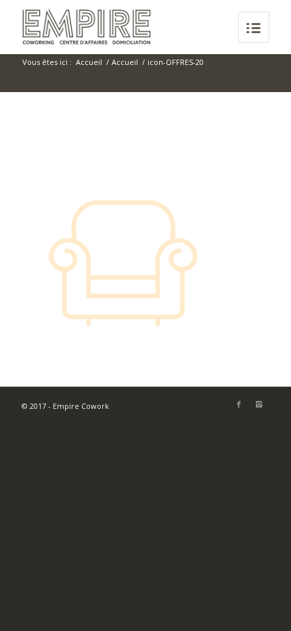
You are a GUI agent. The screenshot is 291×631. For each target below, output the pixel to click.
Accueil (89, 62)
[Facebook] (239, 404)
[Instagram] (259, 404)
